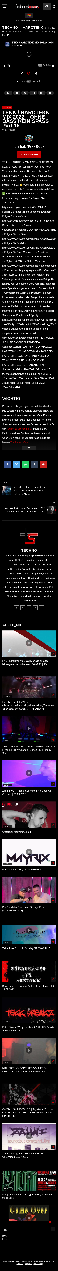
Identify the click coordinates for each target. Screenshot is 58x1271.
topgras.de (28, 1264)
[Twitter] (22, 607)
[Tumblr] (29, 607)
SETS (54, 1261)
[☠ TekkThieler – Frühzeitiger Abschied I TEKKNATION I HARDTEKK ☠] (6, 490)
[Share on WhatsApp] (25, 464)
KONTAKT (20, 1264)
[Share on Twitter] (16, 464)
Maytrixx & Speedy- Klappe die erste (22, 869)
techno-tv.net (38, 1264)
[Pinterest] (35, 607)
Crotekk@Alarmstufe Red (16, 832)
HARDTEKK (33, 27)
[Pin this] (43, 464)
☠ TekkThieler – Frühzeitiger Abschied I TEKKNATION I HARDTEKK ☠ (29, 490)
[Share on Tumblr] (34, 464)
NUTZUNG (46, 1261)
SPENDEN (26, 1261)
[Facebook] (16, 607)
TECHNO (10, 27)
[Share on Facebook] (7, 464)
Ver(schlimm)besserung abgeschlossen (29, 20)
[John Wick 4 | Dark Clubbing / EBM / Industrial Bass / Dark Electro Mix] (51, 510)
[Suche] (54, 6)
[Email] (41, 607)
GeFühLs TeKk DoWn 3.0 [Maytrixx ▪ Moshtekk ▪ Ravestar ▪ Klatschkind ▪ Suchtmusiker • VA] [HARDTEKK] (28, 1112)
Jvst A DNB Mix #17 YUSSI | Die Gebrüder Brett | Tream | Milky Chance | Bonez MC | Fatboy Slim (29, 750)
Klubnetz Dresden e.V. (19, 428)
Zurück (5, 482)
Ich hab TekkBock (29, 146)
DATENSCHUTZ (36, 1261)
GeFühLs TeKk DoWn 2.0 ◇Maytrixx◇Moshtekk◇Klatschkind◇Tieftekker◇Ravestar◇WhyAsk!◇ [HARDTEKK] (28, 705)
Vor (54, 502)
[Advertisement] (29, 1239)
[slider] (25, 65)
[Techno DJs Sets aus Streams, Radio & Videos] (27, 6)
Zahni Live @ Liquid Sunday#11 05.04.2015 (26, 948)
